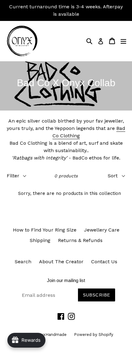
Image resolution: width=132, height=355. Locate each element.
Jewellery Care (101, 230)
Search (23, 261)
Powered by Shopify (93, 334)
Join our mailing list (66, 280)
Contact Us (104, 261)
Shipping (40, 240)
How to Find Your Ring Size (44, 230)
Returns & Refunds (80, 240)
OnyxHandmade (52, 334)
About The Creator (61, 261)
